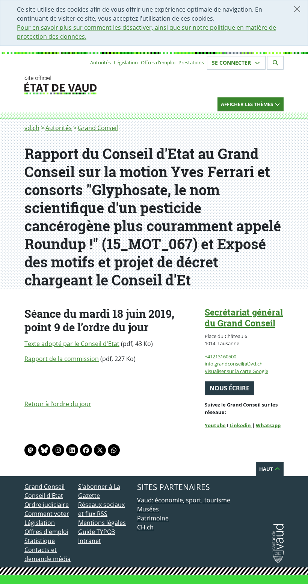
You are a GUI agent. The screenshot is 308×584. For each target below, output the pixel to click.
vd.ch (31, 128)
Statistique (39, 541)
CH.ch (145, 527)
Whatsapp (268, 425)
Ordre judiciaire (46, 505)
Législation (126, 62)
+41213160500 (220, 356)
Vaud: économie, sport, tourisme (183, 500)
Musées (148, 509)
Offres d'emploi (158, 62)
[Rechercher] (275, 63)
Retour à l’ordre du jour (57, 404)
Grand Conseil (98, 128)
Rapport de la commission (61, 359)
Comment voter (46, 514)
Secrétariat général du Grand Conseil (244, 317)
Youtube (215, 425)
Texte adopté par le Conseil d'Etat (71, 344)
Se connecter (232, 62)
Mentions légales (102, 523)
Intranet (89, 541)
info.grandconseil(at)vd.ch (234, 363)
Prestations (191, 62)
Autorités (100, 62)
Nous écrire (229, 388)
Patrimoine (153, 518)
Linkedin (240, 425)
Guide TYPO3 (96, 532)
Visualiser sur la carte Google (236, 371)
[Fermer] (297, 9)
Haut (266, 469)
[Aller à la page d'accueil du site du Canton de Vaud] (75, 85)
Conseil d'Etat (43, 495)
